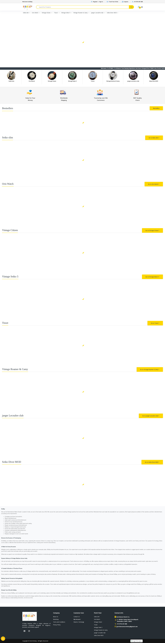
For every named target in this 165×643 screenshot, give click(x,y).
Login (149, 30)
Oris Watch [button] (6, 14)
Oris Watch (35, 12)
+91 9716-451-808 (122, 624)
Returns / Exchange (79, 622)
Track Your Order (113, 1)
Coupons (125, 1)
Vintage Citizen (46, 12)
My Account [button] (77, 619)
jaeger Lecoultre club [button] (8, 28)
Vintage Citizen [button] (7, 17)
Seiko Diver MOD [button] (7, 31)
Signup (154, 34)
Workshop (56, 619)
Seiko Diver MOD (112, 12)
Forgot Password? (158, 25)
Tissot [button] (4, 20)
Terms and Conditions (59, 622)
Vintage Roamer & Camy (80, 12)
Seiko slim (26, 12)
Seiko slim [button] (5, 11)
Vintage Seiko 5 (65, 12)
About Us (55, 616)
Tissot (56, 12)
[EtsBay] (8, 4)
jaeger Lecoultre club (97, 12)
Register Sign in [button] (98, 1)
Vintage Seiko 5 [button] (7, 23)
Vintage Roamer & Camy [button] (9, 25)
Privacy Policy (56, 625)
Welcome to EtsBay (27, 1)
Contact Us (77, 616)
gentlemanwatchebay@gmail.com (127, 626)
